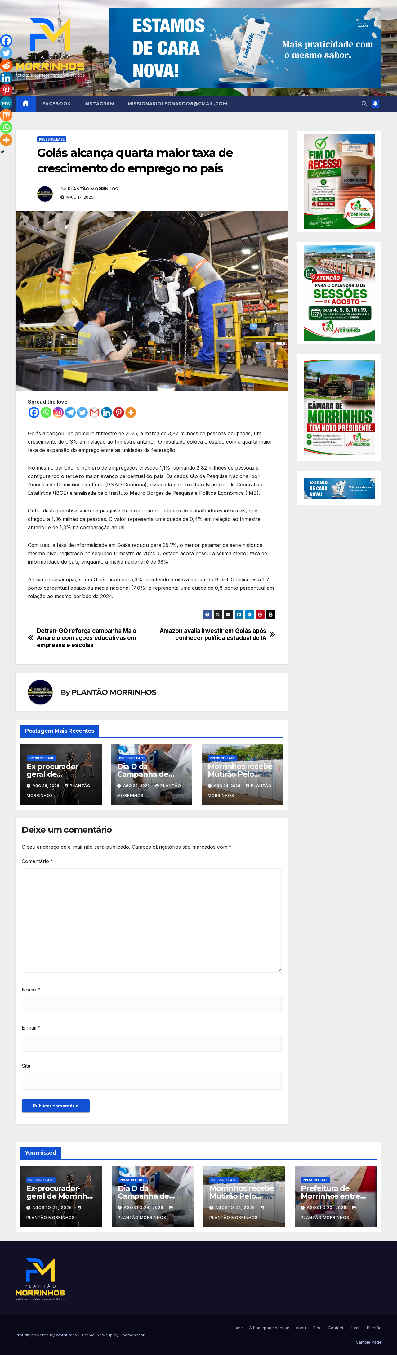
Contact (335, 1327)
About (301, 1327)
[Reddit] (6, 65)
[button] (364, 104)
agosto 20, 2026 (327, 1207)
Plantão (374, 1327)
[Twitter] (82, 412)
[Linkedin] (106, 412)
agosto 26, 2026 (52, 1207)
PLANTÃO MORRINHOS (93, 189)
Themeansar (132, 1334)
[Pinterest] (118, 412)
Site (26, 1066)
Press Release (52, 139)
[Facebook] (34, 412)
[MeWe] (6, 102)
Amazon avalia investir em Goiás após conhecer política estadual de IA (213, 634)
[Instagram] (58, 412)
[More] (130, 412)
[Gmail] (94, 412)
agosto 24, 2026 (144, 1207)
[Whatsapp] (46, 412)
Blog (317, 1327)
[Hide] (2, 152)
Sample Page (368, 1341)
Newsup (105, 1334)
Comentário (37, 861)
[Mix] (6, 115)
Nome (31, 989)
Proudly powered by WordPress (47, 1334)
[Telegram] (70, 412)
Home (237, 1327)
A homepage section (269, 1327)
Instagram (99, 103)
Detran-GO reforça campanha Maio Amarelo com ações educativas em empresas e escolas (86, 638)
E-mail (31, 1028)
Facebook (56, 103)
